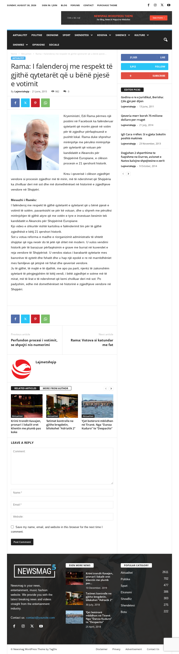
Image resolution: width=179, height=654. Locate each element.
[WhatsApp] (45, 102)
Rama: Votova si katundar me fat (92, 342)
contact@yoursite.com (40, 617)
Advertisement (134, 649)
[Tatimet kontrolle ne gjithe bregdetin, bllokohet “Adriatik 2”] (62, 406)
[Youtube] (168, 5)
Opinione (38, 44)
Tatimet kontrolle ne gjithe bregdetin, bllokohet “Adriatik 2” (60, 424)
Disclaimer (101, 649)
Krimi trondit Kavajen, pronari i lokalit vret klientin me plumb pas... (99, 578)
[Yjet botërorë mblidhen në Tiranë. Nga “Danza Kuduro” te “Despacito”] (97, 406)
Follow (160, 66)
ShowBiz (18, 44)
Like (162, 57)
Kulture (139, 35)
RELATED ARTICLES (25, 388)
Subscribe (159, 75)
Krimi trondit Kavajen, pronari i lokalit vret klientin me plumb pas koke (26, 426)
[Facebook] (148, 5)
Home (14, 53)
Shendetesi (82, 35)
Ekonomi (52, 35)
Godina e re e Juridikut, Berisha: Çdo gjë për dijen (142, 99)
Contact (88, 5)
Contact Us (153, 649)
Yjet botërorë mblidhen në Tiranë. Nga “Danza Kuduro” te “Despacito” (97, 424)
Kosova (102, 35)
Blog (64, 5)
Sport (66, 35)
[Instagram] (155, 5)
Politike (36, 35)
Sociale (54, 44)
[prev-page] (106, 388)
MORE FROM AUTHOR (55, 388)
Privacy (116, 649)
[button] (165, 40)
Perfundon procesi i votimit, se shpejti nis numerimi (34, 342)
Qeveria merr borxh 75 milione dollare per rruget (141, 118)
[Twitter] (162, 5)
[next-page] (111, 388)
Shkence (120, 35)
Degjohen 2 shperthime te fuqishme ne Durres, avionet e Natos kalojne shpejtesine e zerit (143, 157)
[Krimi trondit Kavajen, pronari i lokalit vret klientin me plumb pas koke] (27, 406)
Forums (75, 5)
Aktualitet (20, 35)
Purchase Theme (107, 5)
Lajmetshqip (21, 91)
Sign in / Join (49, 5)
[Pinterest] (35, 102)
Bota (124, 612)
